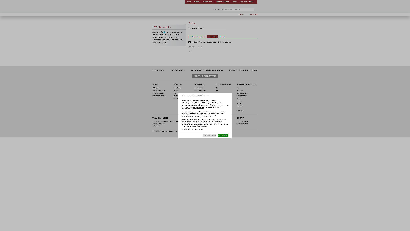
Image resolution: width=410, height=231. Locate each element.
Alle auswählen (223, 135)
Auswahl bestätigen (210, 135)
